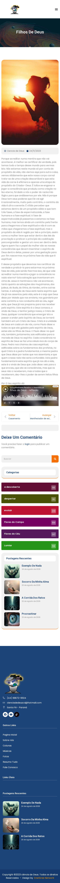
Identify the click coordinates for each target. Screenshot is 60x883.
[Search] (55, 459)
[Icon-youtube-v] (11, 714)
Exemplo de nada (32, 565)
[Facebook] (5, 714)
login (27, 444)
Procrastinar (29, 613)
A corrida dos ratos (33, 597)
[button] (56, 9)
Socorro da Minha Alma (35, 581)
